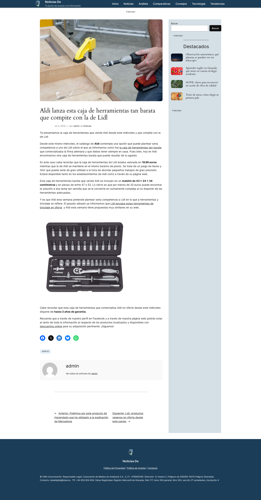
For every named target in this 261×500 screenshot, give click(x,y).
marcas (45, 351)
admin (77, 126)
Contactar (153, 468)
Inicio (115, 3)
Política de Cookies (136, 468)
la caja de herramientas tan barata (140, 147)
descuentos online (51, 326)
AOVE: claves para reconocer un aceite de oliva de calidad (202, 84)
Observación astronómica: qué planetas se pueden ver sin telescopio (202, 57)
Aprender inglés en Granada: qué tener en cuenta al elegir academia (201, 71)
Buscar (174, 23)
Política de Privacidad (114, 468)
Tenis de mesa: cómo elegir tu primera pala (202, 96)
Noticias (87, 126)
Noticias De (53, 2)
